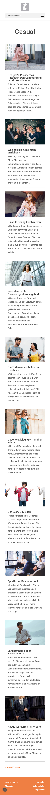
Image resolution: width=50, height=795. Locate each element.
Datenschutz (38, 786)
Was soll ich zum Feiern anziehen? (22, 151)
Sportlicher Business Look (23, 581)
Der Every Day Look (19, 511)
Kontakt (40, 782)
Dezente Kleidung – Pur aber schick (25, 441)
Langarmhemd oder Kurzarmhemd (19, 652)
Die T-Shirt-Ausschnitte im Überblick (23, 369)
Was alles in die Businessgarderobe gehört (23, 293)
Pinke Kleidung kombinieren (24, 222)
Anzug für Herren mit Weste (24, 726)
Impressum (40, 789)
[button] (5, 790)
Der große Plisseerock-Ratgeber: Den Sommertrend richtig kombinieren (25, 77)
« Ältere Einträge (12, 767)
